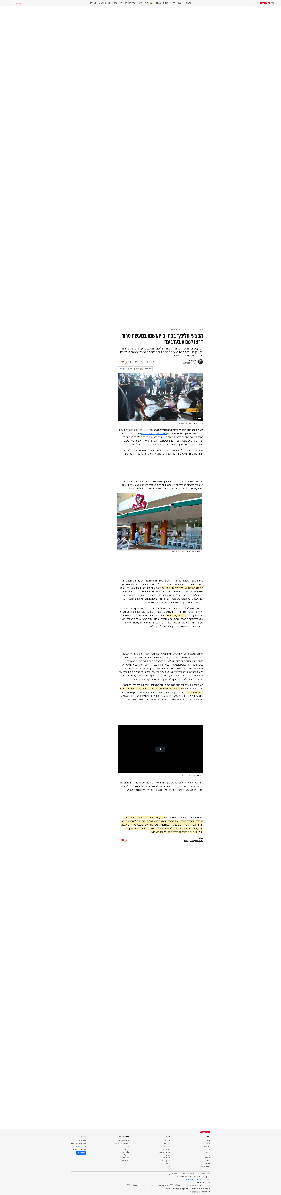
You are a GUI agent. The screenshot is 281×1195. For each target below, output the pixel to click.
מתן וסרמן (192, 360)
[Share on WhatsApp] (136, 362)
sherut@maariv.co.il (194, 1179)
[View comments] (122, 362)
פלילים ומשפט (130, 3)
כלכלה (173, 3)
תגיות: (200, 839)
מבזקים (208, 1143)
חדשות (188, 3)
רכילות (147, 3)
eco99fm (126, 1152)
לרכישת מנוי (17, 3)
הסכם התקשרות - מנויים (78, 1143)
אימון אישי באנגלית (123, 1140)
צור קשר (167, 1140)
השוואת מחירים (124, 1161)
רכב (120, 3)
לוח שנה (93, 3)
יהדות (208, 1161)
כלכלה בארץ (206, 1146)
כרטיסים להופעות (205, 1166)
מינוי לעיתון (166, 1158)
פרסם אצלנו (166, 1143)
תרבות (158, 3)
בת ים (186, 841)
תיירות (114, 3)
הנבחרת (180, 3)
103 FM (126, 1149)
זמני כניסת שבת (104, 3)
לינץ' (192, 841)
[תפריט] (272, 3)
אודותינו (167, 1164)
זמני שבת (126, 1158)
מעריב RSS (166, 1149)
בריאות (139, 3)
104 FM (126, 1155)
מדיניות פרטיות (81, 1146)
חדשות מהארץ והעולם (189, 330)
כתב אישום (199, 841)
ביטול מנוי (167, 1166)
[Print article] (130, 362)
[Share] (153, 362)
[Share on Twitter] (142, 362)
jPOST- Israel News (122, 1143)
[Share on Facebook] (148, 362)
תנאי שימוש (82, 1140)
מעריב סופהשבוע (164, 1152)
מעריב (201, 330)
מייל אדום (167, 1146)
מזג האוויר (207, 1164)
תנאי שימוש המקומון (79, 1149)
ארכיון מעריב (166, 1161)
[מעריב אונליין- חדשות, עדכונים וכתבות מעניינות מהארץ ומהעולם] (264, 3)
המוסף (168, 1155)
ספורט (165, 3)
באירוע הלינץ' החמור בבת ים (154, 433)
